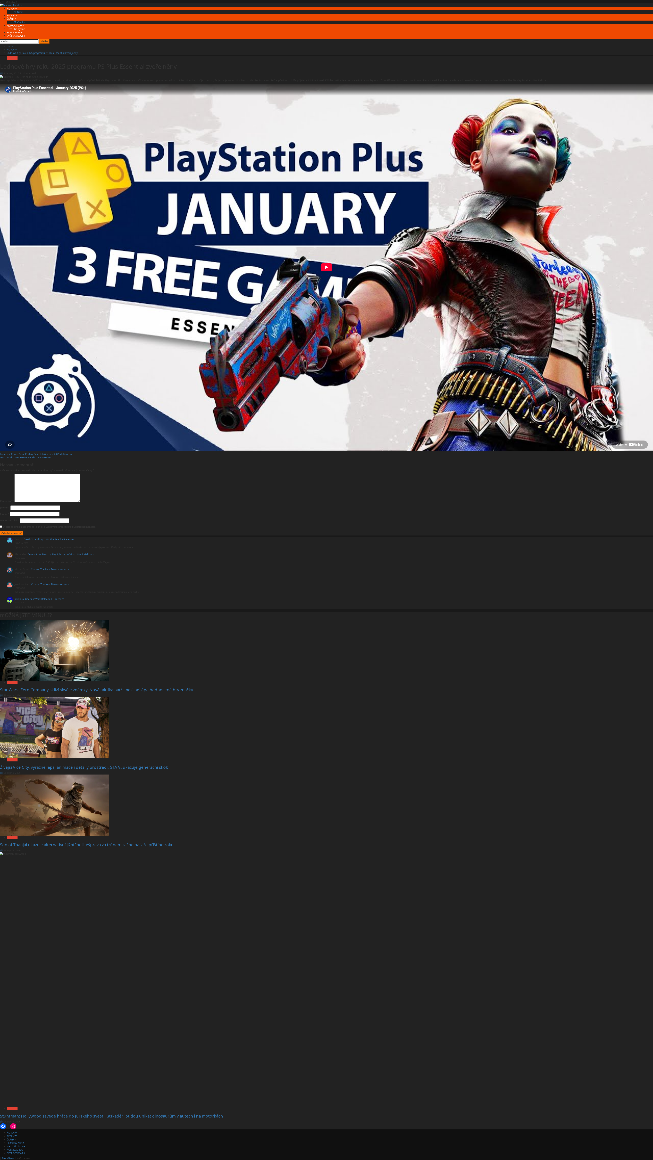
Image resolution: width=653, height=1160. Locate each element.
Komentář (7, 501)
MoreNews (8, 1158)
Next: (26, 457)
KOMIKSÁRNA (15, 32)
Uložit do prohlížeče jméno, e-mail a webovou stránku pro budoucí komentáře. (49, 526)
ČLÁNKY (11, 18)
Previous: (36, 454)
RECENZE (12, 15)
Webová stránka (9, 520)
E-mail (4, 514)
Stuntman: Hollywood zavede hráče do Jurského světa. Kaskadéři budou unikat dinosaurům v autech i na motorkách (111, 1116)
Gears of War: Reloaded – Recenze (44, 599)
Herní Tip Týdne (16, 29)
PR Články (19, 22)
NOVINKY (12, 8)
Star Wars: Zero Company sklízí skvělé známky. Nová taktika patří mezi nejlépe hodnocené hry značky (96, 689)
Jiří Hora (19, 599)
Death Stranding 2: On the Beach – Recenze (49, 539)
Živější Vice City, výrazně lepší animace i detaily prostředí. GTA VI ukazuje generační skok (84, 767)
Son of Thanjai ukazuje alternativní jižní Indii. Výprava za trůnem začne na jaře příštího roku (87, 844)
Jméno (5, 507)
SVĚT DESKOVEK (16, 35)
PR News (18, 12)
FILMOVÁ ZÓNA (15, 25)
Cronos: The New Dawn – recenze (50, 569)
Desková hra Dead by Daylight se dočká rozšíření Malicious (61, 554)
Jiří (2, 73)
